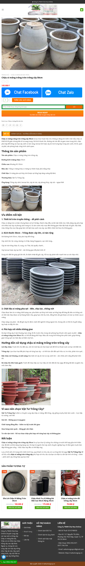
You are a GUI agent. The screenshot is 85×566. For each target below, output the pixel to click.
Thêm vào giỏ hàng (22, 100)
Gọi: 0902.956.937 (9, 562)
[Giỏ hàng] (81, 9)
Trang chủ (5, 75)
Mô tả (6, 134)
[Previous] (1, 491)
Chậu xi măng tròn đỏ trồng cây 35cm (70, 499)
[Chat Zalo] (62, 92)
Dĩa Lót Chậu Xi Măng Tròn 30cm (14, 499)
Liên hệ (26, 540)
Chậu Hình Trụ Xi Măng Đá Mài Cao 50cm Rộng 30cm (42, 499)
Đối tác (26, 536)
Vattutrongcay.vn (49, 564)
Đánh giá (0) (16, 134)
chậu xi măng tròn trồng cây (22, 454)
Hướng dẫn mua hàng (32, 134)
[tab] (6, 133)
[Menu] (3, 9)
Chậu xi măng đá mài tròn (20, 75)
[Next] (83, 491)
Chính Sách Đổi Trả (44, 531)
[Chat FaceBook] (22, 92)
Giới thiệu (27, 527)
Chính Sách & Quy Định (46, 535)
